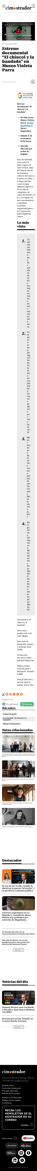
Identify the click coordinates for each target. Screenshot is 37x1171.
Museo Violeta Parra (11, 724)
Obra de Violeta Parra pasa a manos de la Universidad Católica (17, 826)
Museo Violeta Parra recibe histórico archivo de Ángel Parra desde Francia (18, 779)
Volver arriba (7, 1138)
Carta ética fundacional (11, 1088)
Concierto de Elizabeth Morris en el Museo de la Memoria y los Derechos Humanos (17, 803)
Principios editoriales (10, 1090)
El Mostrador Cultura (10, 82)
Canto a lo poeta (9, 714)
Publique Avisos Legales (11, 1100)
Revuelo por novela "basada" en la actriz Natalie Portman (17, 1019)
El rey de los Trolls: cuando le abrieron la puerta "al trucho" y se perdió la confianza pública (18, 888)
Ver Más (17, 950)
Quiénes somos (8, 1085)
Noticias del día (15, 981)
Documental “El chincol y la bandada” (15, 719)
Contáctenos (7, 1102)
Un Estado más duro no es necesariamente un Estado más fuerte (18, 933)
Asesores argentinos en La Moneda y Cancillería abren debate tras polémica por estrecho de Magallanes (16, 916)
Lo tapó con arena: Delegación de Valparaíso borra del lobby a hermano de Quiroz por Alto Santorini (28, 382)
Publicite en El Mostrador (12, 1097)
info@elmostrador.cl (22, 1080)
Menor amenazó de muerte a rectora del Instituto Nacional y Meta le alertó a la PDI (28, 477)
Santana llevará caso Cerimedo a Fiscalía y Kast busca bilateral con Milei (18, 1009)
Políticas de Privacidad (11, 1093)
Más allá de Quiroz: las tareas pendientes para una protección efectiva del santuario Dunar (16, 942)
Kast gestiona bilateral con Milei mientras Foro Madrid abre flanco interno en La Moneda (28, 566)
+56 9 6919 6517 (8, 1080)
